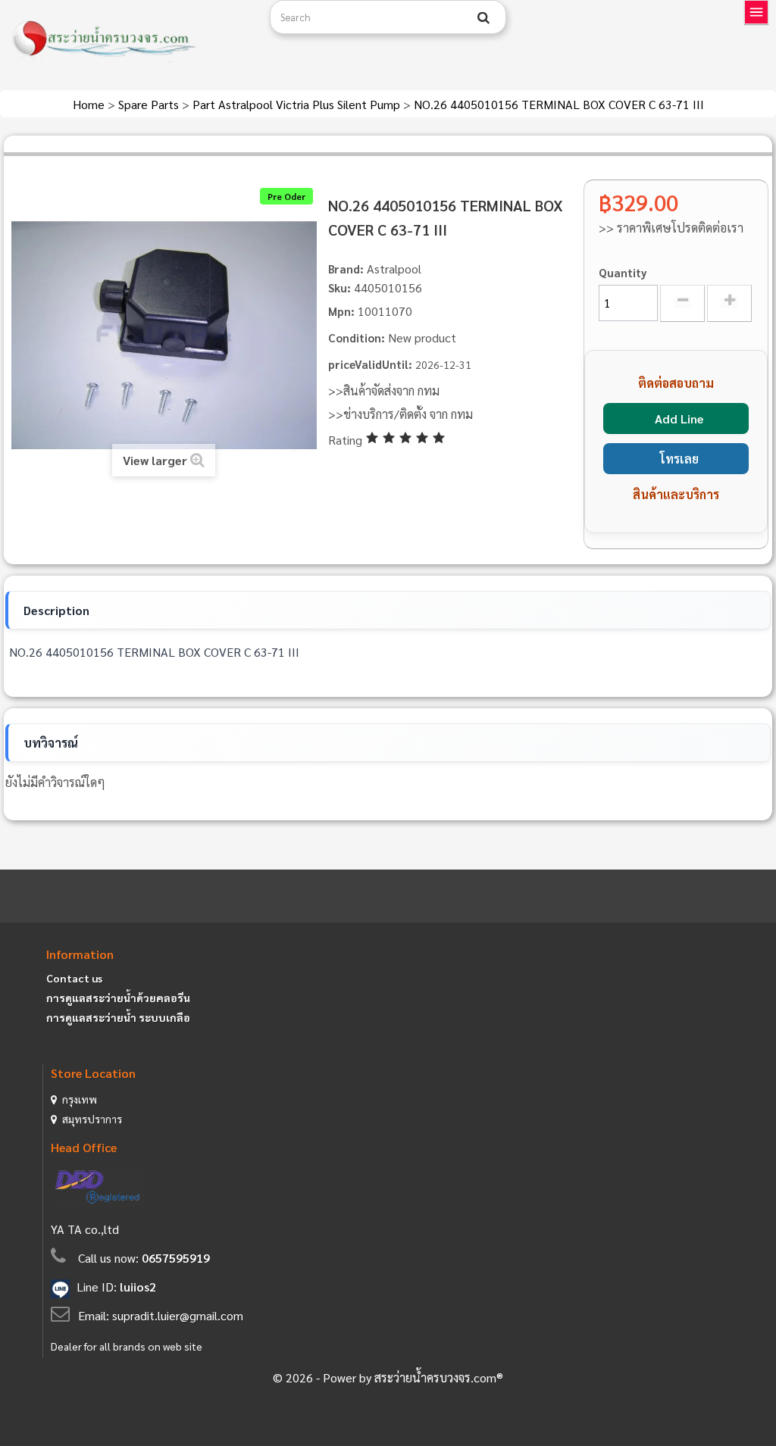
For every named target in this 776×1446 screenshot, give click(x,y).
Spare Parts (150, 104)
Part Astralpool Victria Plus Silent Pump (297, 104)
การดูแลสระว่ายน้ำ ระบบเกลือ (118, 1017)
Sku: (339, 287)
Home (90, 104)
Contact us (74, 978)
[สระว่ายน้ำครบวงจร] (129, 39)
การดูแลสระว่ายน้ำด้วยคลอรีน (118, 997)
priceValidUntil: (370, 364)
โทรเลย (679, 459)
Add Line (679, 418)
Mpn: (341, 311)
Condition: (356, 337)
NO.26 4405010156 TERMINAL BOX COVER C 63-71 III (559, 104)
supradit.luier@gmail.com (177, 1315)
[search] (483, 17)
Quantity (623, 272)
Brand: (346, 268)
